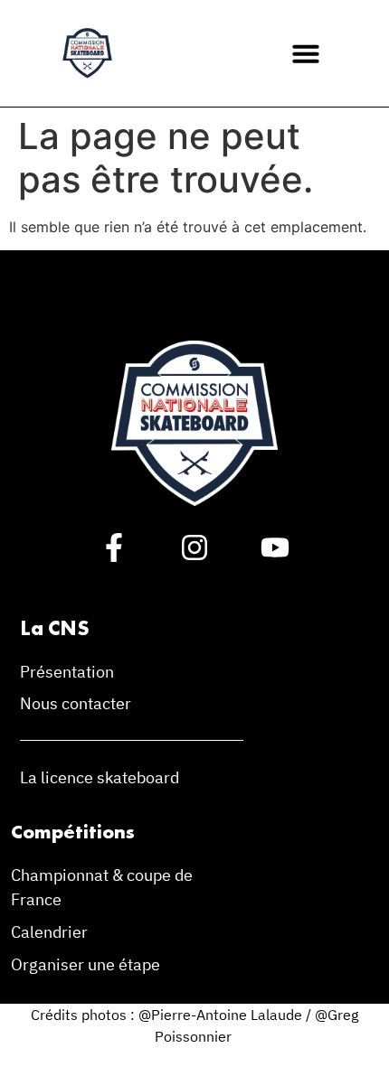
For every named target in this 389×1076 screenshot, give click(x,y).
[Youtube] (275, 547)
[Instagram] (194, 547)
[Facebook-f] (114, 547)
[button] (305, 53)
